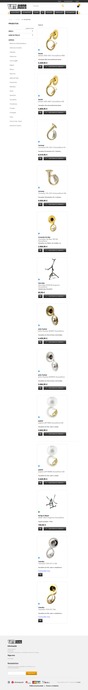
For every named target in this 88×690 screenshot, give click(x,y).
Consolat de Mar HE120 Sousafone (48, 240)
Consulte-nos (44, 571)
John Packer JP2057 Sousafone (51, 331)
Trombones (13, 104)
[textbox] (45, 6)
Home (59, 1)
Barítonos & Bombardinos (18, 43)
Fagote (12, 65)
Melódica (12, 87)
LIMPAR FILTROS (30, 28)
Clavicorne (13, 56)
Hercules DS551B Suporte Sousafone (49, 286)
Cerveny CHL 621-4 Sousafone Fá (52, 147)
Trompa (12, 108)
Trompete (13, 113)
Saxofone (13, 95)
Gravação (59, 12)
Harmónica (13, 82)
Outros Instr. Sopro (16, 121)
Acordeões (27, 12)
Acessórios (15, 12)
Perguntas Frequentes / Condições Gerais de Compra (23, 652)
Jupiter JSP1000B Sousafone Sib (51, 471)
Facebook (10, 658)
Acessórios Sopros (15, 126)
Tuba (11, 117)
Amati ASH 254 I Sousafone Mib (51, 55)
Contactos (11, 651)
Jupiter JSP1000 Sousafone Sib (50, 423)
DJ (42, 12)
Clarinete (12, 52)
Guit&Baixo (70, 12)
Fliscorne (12, 74)
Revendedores (68, 1)
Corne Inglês (14, 61)
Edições (49, 12)
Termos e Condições (52, 686)
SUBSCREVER (31, 673)
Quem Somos (12, 649)
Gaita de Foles (14, 78)
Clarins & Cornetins (16, 48)
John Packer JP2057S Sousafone (51, 377)
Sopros (17, 19)
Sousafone (13, 100)
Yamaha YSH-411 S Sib (47, 563)
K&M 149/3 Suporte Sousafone (51, 517)
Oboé (11, 91)
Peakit (78, 682)
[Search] (63, 6)
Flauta (12, 69)
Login (77, 1)
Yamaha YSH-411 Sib (47, 609)
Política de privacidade (37, 686)
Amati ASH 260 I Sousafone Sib (51, 101)
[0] (78, 6)
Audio (36, 12)
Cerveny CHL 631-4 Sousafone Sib (52, 193)
